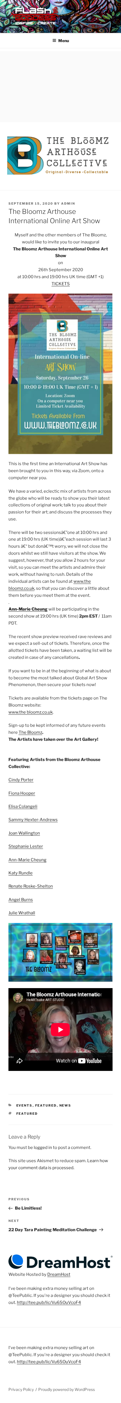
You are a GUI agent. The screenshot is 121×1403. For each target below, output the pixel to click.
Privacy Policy (21, 1389)
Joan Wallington (24, 833)
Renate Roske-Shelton (30, 886)
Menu (63, 40)
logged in (43, 1147)
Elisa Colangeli (22, 806)
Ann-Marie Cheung (28, 609)
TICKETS (60, 283)
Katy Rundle (20, 873)
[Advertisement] (60, 85)
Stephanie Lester (25, 846)
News (65, 1105)
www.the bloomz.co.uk (30, 712)
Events (24, 1105)
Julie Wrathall (21, 912)
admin (68, 203)
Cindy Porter (20, 779)
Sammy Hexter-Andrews (33, 819)
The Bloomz (30, 732)
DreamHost (58, 1274)
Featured (46, 1105)
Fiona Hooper (21, 793)
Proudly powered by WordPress (66, 1389)
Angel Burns (20, 899)
